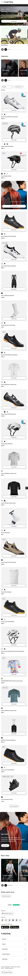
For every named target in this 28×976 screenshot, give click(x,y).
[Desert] (7, 174)
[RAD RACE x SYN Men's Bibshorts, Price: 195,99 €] (14, 725)
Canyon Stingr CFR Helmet (6, 443)
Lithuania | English (8, 972)
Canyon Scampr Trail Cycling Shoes (8, 236)
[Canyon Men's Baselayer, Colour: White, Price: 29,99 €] (14, 577)
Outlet (8, 198)
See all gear (14, 21)
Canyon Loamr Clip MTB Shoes (7, 769)
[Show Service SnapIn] (26, 488)
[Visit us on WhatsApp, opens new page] (20, 920)
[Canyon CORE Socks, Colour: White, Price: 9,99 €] (14, 518)
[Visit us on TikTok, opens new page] (16, 920)
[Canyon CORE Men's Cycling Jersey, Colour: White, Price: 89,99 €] (14, 370)
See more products (14, 806)
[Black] (4, 114)
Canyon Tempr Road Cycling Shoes (8, 266)
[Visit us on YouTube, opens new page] (9, 920)
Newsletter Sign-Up (8, 913)
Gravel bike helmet (6, 896)
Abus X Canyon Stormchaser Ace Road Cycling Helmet (12, 651)
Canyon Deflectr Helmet (6, 176)
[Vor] (5, 80)
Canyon (2, 9)
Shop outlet (5, 845)
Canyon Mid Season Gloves (7, 799)
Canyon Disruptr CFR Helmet (7, 146)
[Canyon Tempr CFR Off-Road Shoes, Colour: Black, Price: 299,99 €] (14, 399)
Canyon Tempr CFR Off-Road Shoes (8, 414)
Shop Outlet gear (14, 206)
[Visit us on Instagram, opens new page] (6, 920)
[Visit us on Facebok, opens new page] (2, 920)
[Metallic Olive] (4, 174)
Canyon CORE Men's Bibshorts (7, 295)
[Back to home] (8, 2)
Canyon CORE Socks (5, 532)
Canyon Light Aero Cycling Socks (8, 325)
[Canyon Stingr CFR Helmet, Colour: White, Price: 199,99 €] (14, 429)
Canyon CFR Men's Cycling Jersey (8, 503)
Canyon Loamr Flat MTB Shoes (7, 621)
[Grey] (4, 234)
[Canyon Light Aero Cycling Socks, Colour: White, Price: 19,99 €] (14, 310)
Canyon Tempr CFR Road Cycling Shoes (9, 116)
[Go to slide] (11, 49)
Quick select (14, 110)
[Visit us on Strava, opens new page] (13, 920)
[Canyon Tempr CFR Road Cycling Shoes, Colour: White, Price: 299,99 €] (14, 102)
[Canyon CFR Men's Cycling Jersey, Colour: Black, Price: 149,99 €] (14, 488)
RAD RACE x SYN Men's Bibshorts (8, 740)
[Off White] (7, 501)
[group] (14, 39)
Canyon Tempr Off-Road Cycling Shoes (9, 354)
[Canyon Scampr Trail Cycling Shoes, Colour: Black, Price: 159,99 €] (14, 221)
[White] (2, 144)
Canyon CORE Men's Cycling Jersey (8, 384)
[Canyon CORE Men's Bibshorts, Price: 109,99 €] (14, 281)
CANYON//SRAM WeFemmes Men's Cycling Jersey (12, 681)
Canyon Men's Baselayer (6, 592)
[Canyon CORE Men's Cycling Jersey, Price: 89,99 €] (14, 459)
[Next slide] (5, 49)
